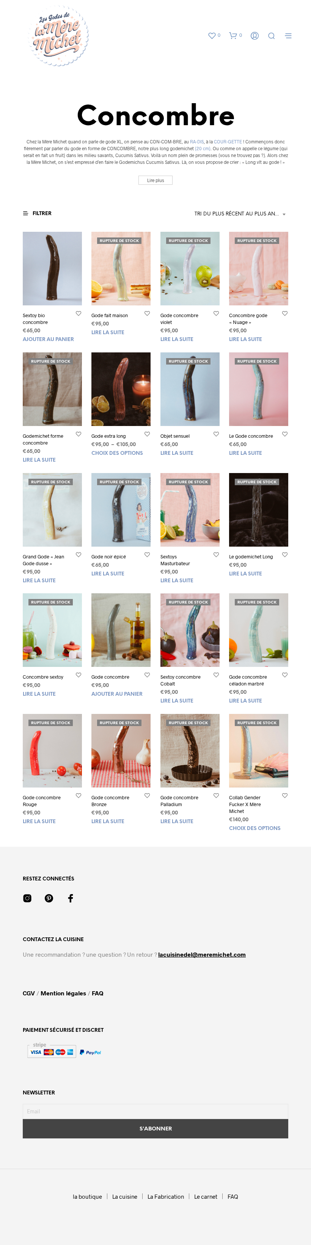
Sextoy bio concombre (35, 318)
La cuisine (124, 1196)
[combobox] (241, 214)
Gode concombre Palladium (179, 800)
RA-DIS (197, 141)
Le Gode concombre (251, 436)
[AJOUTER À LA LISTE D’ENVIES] (78, 313)
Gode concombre (110, 677)
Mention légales (63, 993)
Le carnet (205, 1196)
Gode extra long (108, 436)
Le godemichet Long (251, 556)
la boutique (87, 1196)
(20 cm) (202, 148)
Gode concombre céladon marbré (248, 680)
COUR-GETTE (228, 141)
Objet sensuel (175, 436)
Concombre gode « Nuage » (248, 318)
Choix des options (117, 453)
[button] (213, 35)
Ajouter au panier (48, 339)
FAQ (98, 993)
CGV (29, 993)
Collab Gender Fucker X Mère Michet (245, 804)
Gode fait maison (109, 315)
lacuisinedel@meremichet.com (202, 954)
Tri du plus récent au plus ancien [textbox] (241, 214)
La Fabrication (166, 1196)
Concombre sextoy (43, 677)
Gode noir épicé (108, 556)
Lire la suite (107, 332)
